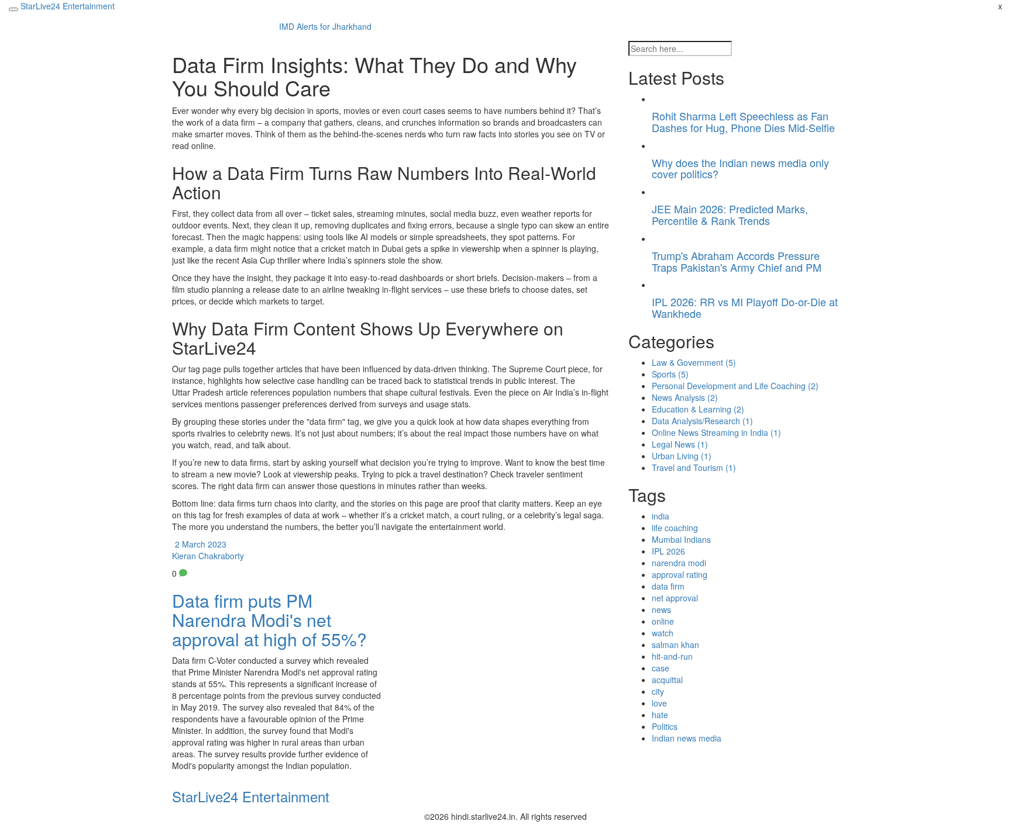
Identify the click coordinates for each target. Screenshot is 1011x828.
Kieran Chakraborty (208, 556)
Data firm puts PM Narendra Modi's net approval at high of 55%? (269, 620)
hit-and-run (672, 656)
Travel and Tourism (694, 467)
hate (660, 714)
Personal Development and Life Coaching (735, 386)
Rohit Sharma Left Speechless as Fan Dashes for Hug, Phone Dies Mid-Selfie (743, 121)
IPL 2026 (668, 551)
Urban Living (681, 456)
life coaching (675, 527)
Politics (665, 726)
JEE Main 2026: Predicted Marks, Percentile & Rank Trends (730, 214)
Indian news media (686, 738)
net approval (675, 598)
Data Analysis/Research (702, 421)
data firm (668, 586)
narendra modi (679, 563)
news (661, 609)
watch (662, 633)
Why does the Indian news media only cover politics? (740, 168)
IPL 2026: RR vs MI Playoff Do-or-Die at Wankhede (745, 307)
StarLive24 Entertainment (67, 6)
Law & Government (694, 362)
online (663, 621)
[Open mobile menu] (13, 9)
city (658, 691)
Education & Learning (698, 409)
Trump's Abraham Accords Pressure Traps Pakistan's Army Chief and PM (736, 261)
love (659, 703)
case (660, 668)
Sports (670, 374)
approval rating (679, 574)
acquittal (667, 679)
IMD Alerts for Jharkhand (325, 26)
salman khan (675, 644)
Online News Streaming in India (716, 432)
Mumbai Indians (681, 539)
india (660, 516)
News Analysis (685, 397)
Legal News (680, 444)
